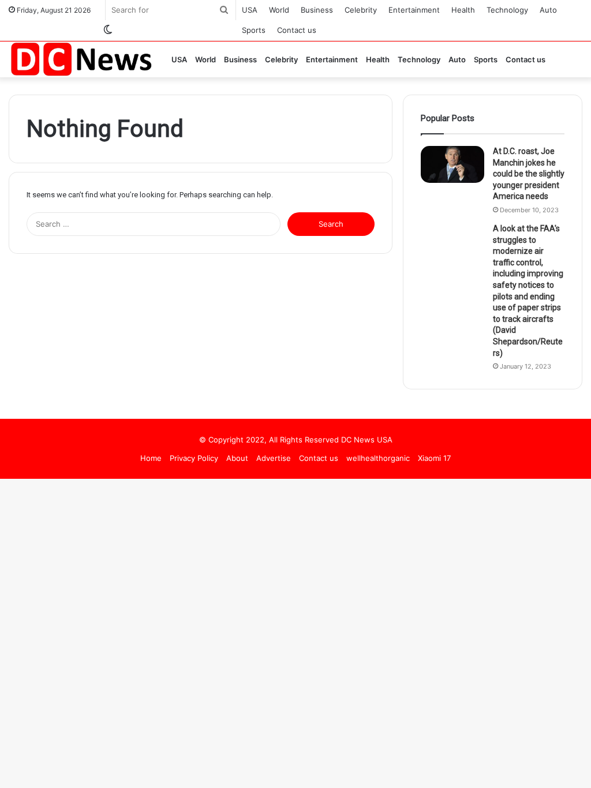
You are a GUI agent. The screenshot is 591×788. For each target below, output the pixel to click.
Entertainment (414, 9)
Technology (507, 9)
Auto (548, 9)
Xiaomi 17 (434, 458)
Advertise (273, 458)
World (279, 9)
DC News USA (366, 439)
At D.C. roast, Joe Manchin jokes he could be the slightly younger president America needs (528, 174)
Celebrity (361, 9)
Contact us (296, 30)
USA (249, 9)
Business (317, 9)
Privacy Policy (194, 458)
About (237, 458)
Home (151, 458)
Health (463, 9)
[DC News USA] (81, 59)
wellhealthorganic (378, 458)
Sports (253, 30)
